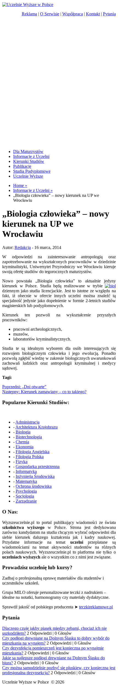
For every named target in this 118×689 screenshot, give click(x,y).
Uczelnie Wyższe (28, 176)
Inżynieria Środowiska (35, 476)
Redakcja (23, 247)
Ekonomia (24, 446)
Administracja (27, 422)
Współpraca (72, 14)
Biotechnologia (29, 437)
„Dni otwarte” (24, 386)
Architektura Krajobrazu (36, 427)
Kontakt (93, 14)
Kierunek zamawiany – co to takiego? (44, 391)
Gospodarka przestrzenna (38, 466)
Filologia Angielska (32, 451)
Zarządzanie (26, 501)
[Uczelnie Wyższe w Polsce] (27, 4)
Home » (20, 185)
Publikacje (22, 166)
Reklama (29, 14)
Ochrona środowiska (34, 486)
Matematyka (26, 481)
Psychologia (26, 491)
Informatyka (26, 471)
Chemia (22, 442)
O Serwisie (49, 14)
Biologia (23, 432)
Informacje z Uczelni (31, 156)
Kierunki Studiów (28, 161)
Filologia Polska (30, 456)
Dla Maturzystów (28, 151)
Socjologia (25, 496)
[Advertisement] (59, 85)
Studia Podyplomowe (31, 171)
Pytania (109, 14)
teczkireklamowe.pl (96, 607)
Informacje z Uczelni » (33, 190)
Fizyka (21, 461)
